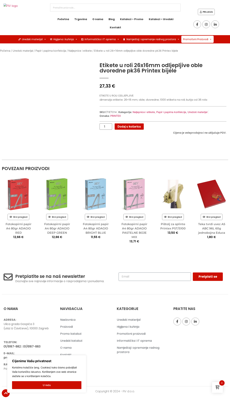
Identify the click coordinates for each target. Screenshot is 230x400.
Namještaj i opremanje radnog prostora (151, 39)
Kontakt (115, 27)
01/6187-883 (31, 346)
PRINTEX (115, 115)
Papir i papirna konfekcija (50, 50)
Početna (63, 19)
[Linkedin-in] (215, 24)
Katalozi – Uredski (161, 19)
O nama (97, 19)
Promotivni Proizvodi (195, 39)
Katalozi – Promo (131, 19)
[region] (46, 374)
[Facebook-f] (197, 24)
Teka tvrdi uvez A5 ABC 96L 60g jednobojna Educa (211, 228)
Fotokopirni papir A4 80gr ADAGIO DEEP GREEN (57, 228)
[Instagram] (206, 24)
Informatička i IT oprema (100, 39)
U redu (47, 385)
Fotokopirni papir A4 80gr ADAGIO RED (18, 228)
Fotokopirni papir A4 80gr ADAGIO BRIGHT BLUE (96, 228)
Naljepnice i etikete (80, 50)
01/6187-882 (12, 346)
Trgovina (80, 19)
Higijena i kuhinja (63, 39)
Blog (112, 19)
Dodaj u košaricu (129, 126)
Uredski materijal (32, 39)
